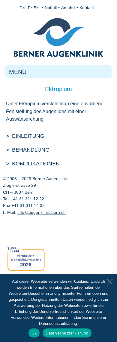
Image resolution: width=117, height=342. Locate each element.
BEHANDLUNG (31, 150)
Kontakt (87, 7)
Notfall (51, 7)
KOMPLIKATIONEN (36, 164)
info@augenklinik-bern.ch (41, 212)
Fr (30, 7)
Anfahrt (68, 7)
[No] (109, 280)
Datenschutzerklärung (67, 333)
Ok (34, 333)
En (36, 7)
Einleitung (28, 136)
